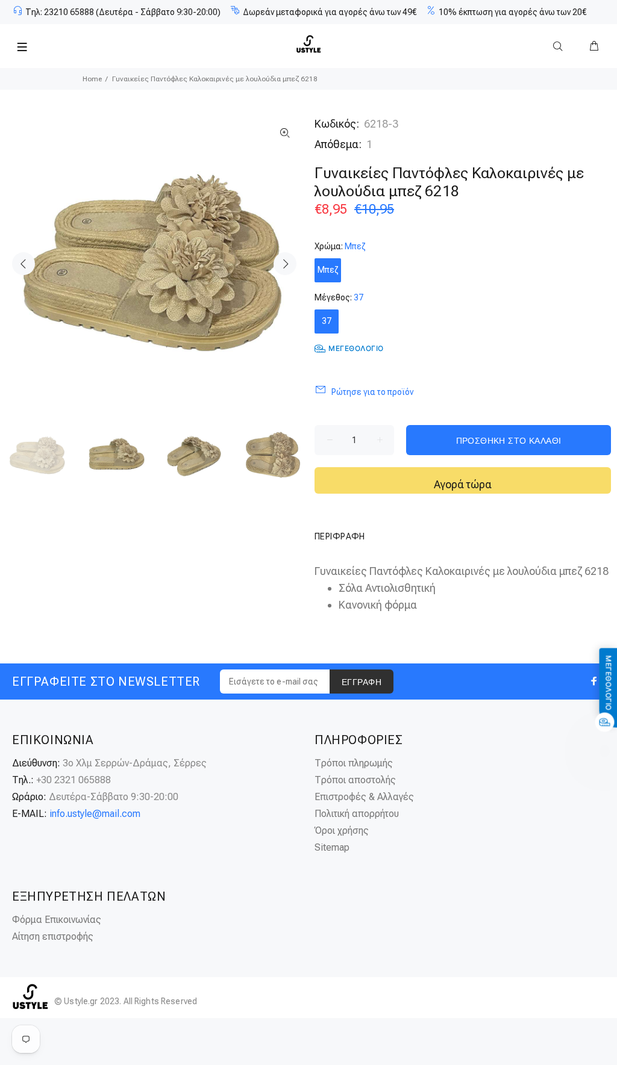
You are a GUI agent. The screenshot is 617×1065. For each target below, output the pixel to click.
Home (92, 79)
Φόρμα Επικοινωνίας (56, 919)
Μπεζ (328, 270)
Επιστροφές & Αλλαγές (364, 797)
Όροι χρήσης (342, 830)
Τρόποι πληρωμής (354, 763)
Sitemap (332, 847)
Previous (23, 263)
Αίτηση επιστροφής (52, 936)
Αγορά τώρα (463, 484)
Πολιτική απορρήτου (357, 813)
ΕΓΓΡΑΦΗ (361, 682)
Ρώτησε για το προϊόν (372, 392)
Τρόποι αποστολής (355, 780)
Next (285, 263)
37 (326, 321)
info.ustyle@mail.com (94, 813)
